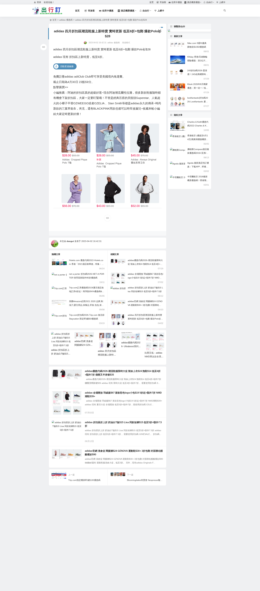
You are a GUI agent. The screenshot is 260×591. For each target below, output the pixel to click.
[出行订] (47, 10)
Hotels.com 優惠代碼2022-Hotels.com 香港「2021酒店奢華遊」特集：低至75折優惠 (86, 264)
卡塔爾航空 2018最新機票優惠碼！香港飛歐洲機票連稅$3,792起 (197, 180)
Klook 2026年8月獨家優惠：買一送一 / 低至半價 (197, 88)
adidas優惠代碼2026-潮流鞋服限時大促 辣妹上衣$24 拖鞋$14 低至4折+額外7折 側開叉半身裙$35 (145, 264)
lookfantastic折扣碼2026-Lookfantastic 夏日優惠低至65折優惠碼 (197, 102)
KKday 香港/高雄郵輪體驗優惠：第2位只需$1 (197, 61)
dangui (70, 241)
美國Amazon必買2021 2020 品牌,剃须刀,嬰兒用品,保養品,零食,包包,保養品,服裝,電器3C (86, 305)
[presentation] (146, 336)
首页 (54, 20)
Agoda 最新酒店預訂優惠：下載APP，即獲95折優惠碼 (198, 167)
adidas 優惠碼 (66, 20)
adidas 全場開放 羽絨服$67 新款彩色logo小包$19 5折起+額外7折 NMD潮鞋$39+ (145, 278)
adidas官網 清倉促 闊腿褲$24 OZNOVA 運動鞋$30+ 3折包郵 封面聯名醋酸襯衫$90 (145, 305)
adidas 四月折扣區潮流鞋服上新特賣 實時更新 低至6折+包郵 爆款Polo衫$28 (145, 319)
